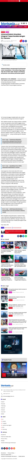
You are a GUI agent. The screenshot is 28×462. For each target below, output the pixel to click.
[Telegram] (23, 236)
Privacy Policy (4, 438)
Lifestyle (3, 410)
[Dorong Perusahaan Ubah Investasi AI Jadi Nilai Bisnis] (7, 245)
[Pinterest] (7, 448)
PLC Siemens (8, 227)
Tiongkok (4, 423)
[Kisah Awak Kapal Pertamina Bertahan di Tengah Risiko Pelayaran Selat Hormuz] (21, 272)
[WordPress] (9, 448)
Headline (3, 32)
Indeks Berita (21, 456)
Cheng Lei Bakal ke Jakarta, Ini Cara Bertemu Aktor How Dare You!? (7, 265)
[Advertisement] (14, 101)
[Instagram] (12, 448)
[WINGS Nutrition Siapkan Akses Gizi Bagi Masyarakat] (21, 245)
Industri (7, 32)
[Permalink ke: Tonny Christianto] (2, 41)
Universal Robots (17, 227)
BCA (3, 427)
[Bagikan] (26, 41)
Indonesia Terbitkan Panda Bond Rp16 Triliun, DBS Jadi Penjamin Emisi (20, 265)
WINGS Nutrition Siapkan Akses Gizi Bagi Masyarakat (20, 251)
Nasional (3, 407)
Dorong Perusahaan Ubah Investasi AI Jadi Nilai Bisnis (7, 251)
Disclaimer (3, 434)
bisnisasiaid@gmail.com (8, 396)
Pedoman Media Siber (6, 436)
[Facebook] (18, 236)
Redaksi (2, 440)
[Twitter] (21, 236)
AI (2, 419)
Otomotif (3, 412)
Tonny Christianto (7, 40)
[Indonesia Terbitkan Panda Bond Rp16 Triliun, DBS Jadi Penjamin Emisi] (21, 259)
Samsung (4, 429)
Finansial (3, 403)
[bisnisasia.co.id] (10, 23)
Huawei (4, 421)
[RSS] (14, 448)
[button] (22, 23)
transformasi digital (6, 425)
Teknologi (3, 405)
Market (2, 414)
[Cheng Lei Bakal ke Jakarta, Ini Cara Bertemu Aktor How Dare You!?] (7, 259)
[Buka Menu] (24, 23)
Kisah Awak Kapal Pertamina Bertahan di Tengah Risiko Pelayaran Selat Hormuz (20, 279)
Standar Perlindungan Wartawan (8, 442)
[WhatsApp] (26, 236)
